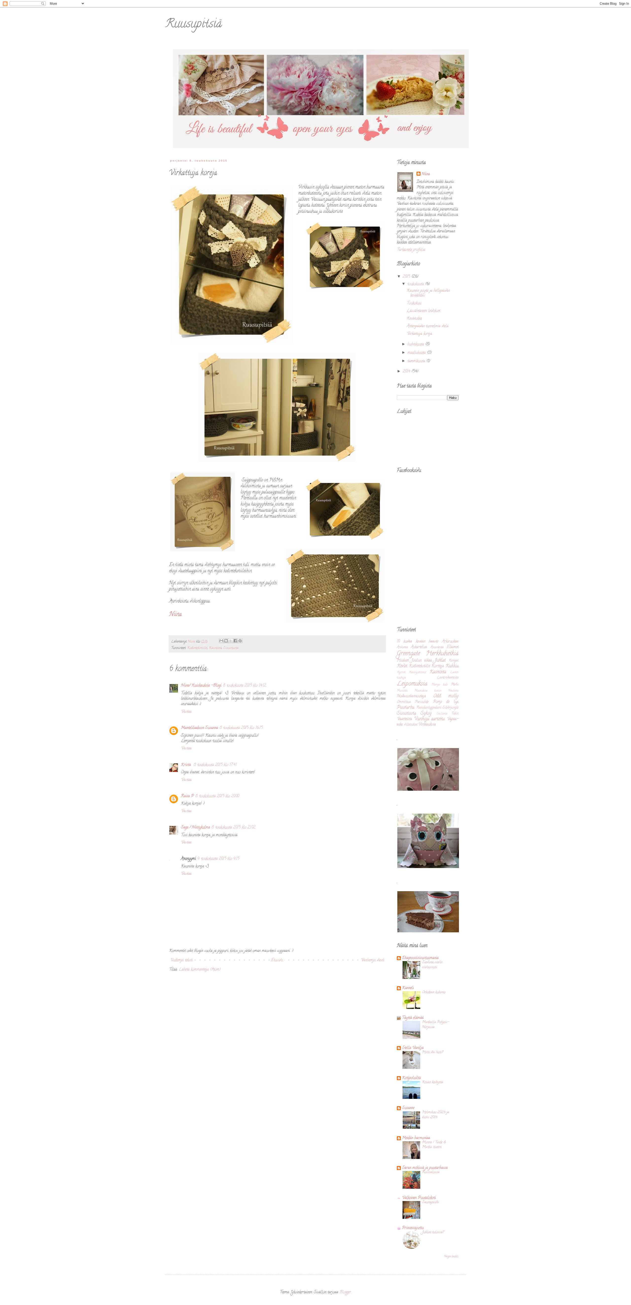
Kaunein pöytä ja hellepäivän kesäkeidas (428, 293)
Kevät (402, 666)
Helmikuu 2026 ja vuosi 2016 (435, 1114)
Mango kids (439, 684)
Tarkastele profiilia (411, 250)
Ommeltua (404, 702)
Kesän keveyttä (432, 1082)
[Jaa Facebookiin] (235, 640)
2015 (407, 277)
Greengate (408, 654)
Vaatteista (404, 719)
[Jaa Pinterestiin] (240, 640)
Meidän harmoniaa (416, 1138)
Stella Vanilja (412, 1048)
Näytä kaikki (451, 1256)
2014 (407, 372)
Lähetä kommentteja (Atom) (200, 970)
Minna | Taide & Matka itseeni (434, 1144)
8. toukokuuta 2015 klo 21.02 (233, 828)
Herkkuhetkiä (442, 654)
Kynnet (401, 672)
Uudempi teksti (181, 960)
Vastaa (186, 712)
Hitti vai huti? (432, 1052)
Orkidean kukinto (433, 992)
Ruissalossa (430, 1172)
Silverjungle (450, 708)
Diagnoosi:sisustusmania (420, 958)
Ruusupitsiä (193, 24)
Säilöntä (441, 713)
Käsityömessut (417, 672)
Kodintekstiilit (197, 648)
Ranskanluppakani (428, 708)
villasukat (410, 725)
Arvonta (402, 647)
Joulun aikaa (421, 661)
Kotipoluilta (411, 1078)
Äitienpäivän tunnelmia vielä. (428, 326)
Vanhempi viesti (372, 960)
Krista (186, 765)
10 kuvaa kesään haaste (417, 642)
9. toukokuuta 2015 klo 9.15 (218, 859)
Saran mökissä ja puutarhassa (425, 1168)
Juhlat (440, 660)
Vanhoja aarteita (429, 719)
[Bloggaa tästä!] (226, 640)
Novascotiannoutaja (411, 696)
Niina (425, 174)
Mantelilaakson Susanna (199, 728)
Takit (454, 714)
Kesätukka (414, 319)
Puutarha (405, 707)
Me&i (454, 684)
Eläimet (452, 647)
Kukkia (451, 666)
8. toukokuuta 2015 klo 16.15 (241, 728)
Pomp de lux (446, 702)
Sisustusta (230, 648)
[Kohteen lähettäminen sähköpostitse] (221, 640)
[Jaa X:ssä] (230, 640)
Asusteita (436, 647)
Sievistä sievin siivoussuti (432, 964)
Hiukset (403, 661)
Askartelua (419, 647)
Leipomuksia (412, 684)
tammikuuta (416, 361)
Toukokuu (414, 303)
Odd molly (445, 696)
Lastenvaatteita (447, 678)
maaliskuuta (417, 353)
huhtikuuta (416, 345)
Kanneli (408, 988)
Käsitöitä (215, 648)
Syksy (426, 713)
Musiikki (402, 690)
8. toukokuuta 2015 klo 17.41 (215, 765)
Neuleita (453, 690)
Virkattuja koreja (419, 334)
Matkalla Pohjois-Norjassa (435, 1024)
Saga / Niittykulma (195, 828)
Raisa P (187, 796)
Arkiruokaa (450, 642)
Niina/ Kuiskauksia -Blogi (201, 686)
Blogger (345, 1292)
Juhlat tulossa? (433, 1232)
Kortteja (437, 666)
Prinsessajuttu (413, 1228)
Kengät (453, 661)
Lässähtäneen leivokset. (424, 311)
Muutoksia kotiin (427, 690)
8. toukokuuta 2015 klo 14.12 (244, 686)
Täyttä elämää (412, 1018)
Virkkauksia (427, 725)
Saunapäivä (430, 1202)
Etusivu (277, 960)
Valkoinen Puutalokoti (419, 1198)
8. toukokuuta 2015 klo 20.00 (217, 796)
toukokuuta (416, 284)
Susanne (408, 1108)
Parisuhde (422, 702)
